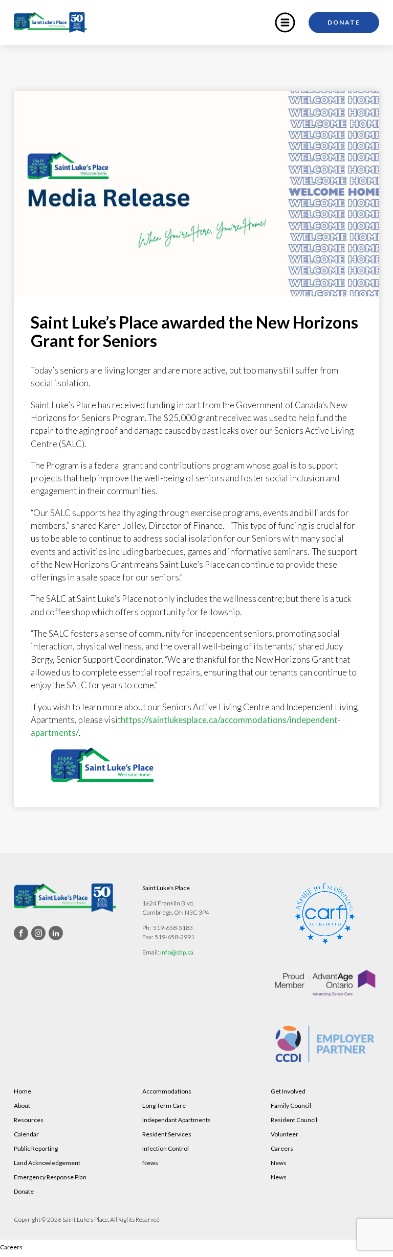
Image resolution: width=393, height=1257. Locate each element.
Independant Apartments (176, 1120)
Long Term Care (164, 1105)
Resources (28, 1120)
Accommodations (166, 1091)
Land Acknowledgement (47, 1163)
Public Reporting (36, 1148)
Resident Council (294, 1120)
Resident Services (166, 1134)
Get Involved (288, 1091)
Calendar (26, 1134)
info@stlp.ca (176, 952)
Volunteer (284, 1134)
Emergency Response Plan (50, 1177)
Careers (282, 1148)
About (22, 1105)
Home (22, 1091)
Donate (344, 22)
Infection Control (165, 1148)
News (150, 1163)
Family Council (291, 1105)
